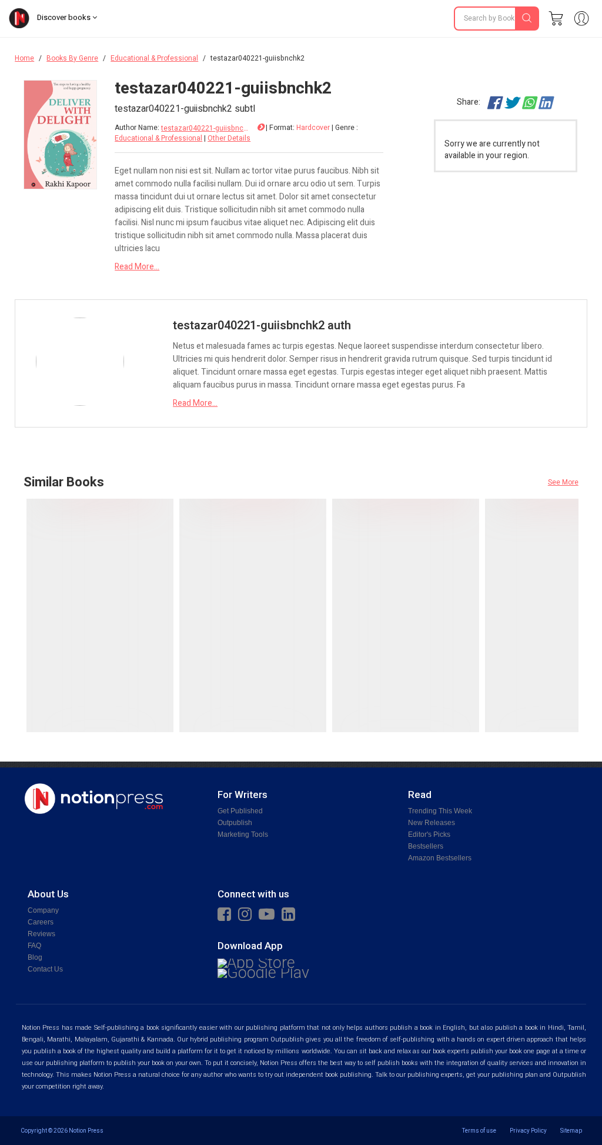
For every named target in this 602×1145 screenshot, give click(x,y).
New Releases (431, 823)
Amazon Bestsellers (439, 858)
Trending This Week (440, 811)
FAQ (34, 946)
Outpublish (235, 823)
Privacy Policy (528, 1130)
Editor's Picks (429, 834)
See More (563, 482)
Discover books (64, 17)
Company (43, 910)
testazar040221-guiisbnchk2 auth (205, 128)
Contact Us (45, 969)
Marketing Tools (243, 834)
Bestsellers (425, 846)
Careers (40, 922)
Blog (35, 957)
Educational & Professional (154, 58)
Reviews (41, 934)
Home (24, 58)
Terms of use (479, 1130)
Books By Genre (72, 58)
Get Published (240, 811)
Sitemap (571, 1130)
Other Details (229, 138)
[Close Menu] (578, 57)
